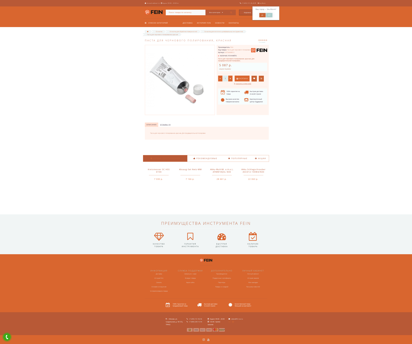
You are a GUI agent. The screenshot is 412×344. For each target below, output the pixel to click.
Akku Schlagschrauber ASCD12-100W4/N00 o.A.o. (253, 172)
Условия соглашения (158, 287)
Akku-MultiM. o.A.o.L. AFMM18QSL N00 (222, 170)
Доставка (188, 23)
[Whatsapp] (230, 321)
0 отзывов (262, 42)
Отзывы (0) (165, 125)
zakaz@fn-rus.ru (237, 319)
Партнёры (221, 282)
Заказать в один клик (243, 84)
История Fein (204, 23)
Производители (221, 274)
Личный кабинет (253, 274)
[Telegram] (233, 322)
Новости (219, 23)
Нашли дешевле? (225, 69)
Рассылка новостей (253, 287)
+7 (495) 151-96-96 (195, 319)
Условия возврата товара (159, 291)
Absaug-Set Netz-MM (190, 169)
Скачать (159, 282)
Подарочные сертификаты (222, 278)
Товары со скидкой (221, 287)
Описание (151, 125)
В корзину (243, 78)
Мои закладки (253, 282)
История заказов (253, 278)
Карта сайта (190, 282)
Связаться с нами (190, 274)
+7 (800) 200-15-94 (195, 322)
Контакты (234, 23)
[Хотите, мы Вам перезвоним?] (7, 337)
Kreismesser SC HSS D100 (159, 170)
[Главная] (147, 32)
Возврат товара (190, 278)
